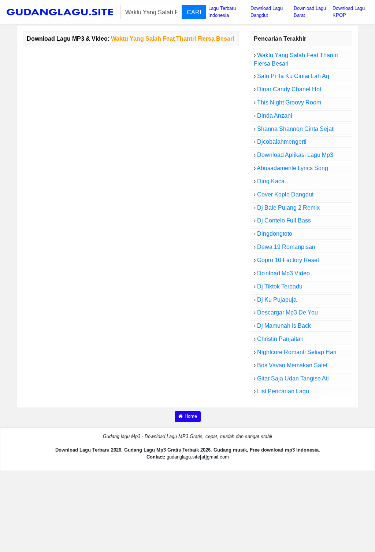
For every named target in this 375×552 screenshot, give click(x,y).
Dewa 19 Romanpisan (286, 247)
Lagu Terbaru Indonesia (222, 11)
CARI (194, 12)
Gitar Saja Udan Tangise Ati (293, 378)
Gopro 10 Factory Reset (288, 260)
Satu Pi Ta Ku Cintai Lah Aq (293, 76)
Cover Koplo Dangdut (285, 194)
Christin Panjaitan (280, 339)
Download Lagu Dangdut (266, 11)
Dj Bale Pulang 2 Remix (288, 208)
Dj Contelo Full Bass (284, 220)
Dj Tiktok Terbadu (279, 286)
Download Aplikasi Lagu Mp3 (295, 155)
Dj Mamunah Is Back (284, 326)
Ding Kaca (271, 181)
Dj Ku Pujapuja (277, 300)
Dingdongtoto (274, 234)
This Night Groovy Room (289, 102)
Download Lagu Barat (310, 11)
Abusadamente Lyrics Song (292, 168)
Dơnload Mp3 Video (283, 273)
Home (191, 416)
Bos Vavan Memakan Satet (292, 365)
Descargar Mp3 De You (287, 312)
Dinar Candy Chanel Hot (289, 89)
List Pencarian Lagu (283, 391)
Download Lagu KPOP (349, 11)
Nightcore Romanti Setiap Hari (297, 352)
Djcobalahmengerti (282, 142)
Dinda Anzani (274, 116)
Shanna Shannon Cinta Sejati (296, 129)
